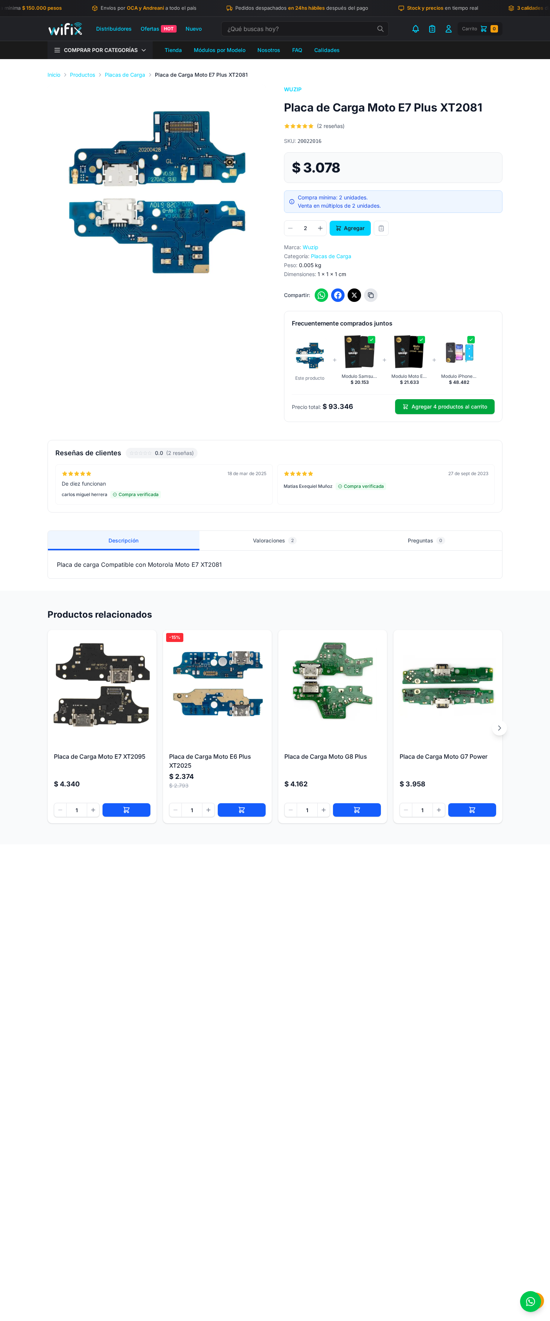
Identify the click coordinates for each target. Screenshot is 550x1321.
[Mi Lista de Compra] (432, 28)
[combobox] (305, 28)
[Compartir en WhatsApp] (321, 295)
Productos (82, 74)
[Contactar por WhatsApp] (530, 1301)
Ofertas (157, 28)
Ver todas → (479, 453)
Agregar (354, 228)
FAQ (297, 50)
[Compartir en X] (354, 295)
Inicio (54, 74)
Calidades (327, 50)
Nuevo (194, 28)
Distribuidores (114, 28)
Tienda (173, 50)
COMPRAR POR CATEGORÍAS (101, 50)
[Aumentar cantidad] (320, 228)
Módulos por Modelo (219, 50)
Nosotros (268, 50)
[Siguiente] (499, 728)
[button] (157, 194)
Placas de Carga (125, 74)
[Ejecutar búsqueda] (380, 29)
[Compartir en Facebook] (338, 295)
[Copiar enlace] (371, 295)
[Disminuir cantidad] (290, 228)
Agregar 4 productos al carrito (449, 406)
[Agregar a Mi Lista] (381, 228)
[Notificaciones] (415, 28)
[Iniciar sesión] (448, 28)
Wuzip (293, 89)
